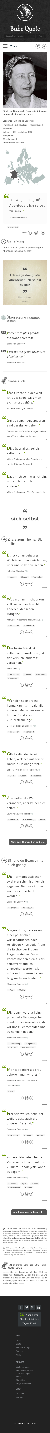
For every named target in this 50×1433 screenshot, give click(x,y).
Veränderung (29, 820)
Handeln (13, 1047)
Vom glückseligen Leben (26, 769)
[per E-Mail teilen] (37, 232)
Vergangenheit (28, 1047)
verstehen (13, 678)
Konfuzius (11, 619)
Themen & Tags (23, 1347)
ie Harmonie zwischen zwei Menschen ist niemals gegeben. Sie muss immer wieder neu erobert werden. (26, 886)
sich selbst (14, 227)
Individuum (28, 908)
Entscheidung (15, 1043)
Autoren (19, 1351)
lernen (24, 577)
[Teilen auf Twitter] (26, 1307)
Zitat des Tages (22, 1367)
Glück (12, 776)
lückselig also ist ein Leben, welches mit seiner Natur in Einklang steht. (25, 759)
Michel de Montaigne (16, 408)
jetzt (24, 1183)
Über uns (20, 1394)
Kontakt (19, 1397)
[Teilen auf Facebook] (22, 584)
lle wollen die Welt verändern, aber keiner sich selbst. (26, 803)
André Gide (12, 668)
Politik (22, 990)
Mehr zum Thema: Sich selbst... (28, 841)
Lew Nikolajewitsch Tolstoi (18, 813)
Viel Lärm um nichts (36, 492)
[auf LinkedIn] (43, 232)
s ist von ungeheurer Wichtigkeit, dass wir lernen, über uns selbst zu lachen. (27, 560)
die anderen (14, 626)
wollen (40, 1135)
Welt (43, 820)
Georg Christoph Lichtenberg (19, 725)
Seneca (10, 769)
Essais (30, 408)
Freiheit (29, 1135)
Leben (23, 776)
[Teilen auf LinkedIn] (31, 584)
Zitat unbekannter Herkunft (24, 436)
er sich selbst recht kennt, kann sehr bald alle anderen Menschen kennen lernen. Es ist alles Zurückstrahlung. (26, 710)
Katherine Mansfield (15, 570)
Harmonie (13, 908)
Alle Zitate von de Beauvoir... (29, 1212)
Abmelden (20, 1380)
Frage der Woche (23, 1383)
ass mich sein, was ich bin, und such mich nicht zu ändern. (27, 481)
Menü (18, 1355)
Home (18, 1340)
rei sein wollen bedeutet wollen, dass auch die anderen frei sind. (25, 1118)
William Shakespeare (16, 459)
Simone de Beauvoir (18, 217)
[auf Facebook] (30, 232)
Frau (11, 990)
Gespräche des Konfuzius (28, 619)
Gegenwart (31, 1043)
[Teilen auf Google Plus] (32, 1307)
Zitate (13, 46)
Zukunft (29, 1187)
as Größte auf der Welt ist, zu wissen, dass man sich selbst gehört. (24, 397)
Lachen (13, 577)
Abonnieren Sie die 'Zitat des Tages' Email (29, 1319)
